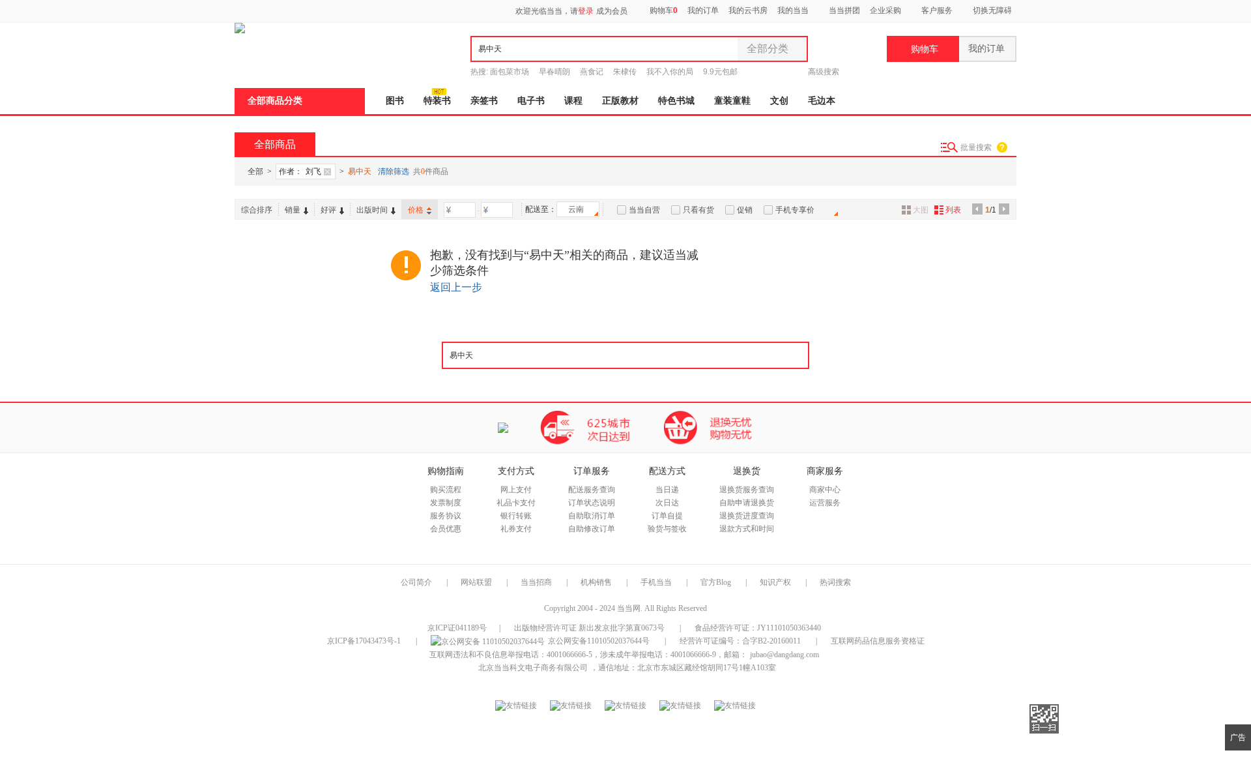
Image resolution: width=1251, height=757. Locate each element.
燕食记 (591, 71)
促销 (745, 210)
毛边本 (821, 101)
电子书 (531, 101)
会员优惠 (445, 528)
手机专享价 (794, 210)
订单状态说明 (591, 502)
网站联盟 (476, 582)
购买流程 (445, 489)
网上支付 (516, 489)
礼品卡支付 (516, 502)
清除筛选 (393, 171)
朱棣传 (625, 71)
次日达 (667, 502)
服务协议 (445, 515)
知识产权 (776, 582)
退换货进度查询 (746, 515)
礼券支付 (516, 528)
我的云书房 (748, 10)
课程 (573, 101)
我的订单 (703, 10)
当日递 (667, 489)
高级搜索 (823, 71)
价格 (416, 210)
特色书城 (676, 101)
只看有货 (698, 210)
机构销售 (596, 582)
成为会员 (611, 11)
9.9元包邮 (720, 71)
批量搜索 (976, 147)
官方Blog (715, 582)
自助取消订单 (591, 515)
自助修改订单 (591, 528)
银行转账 (516, 515)
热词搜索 (835, 582)
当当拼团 (844, 10)
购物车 (663, 10)
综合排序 (256, 210)
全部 (255, 171)
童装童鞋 (732, 101)
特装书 (437, 101)
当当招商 (536, 582)
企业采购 (885, 10)
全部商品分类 (275, 101)
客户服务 (937, 10)
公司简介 (416, 582)
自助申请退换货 (746, 502)
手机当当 (656, 582)
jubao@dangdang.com (784, 654)
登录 (586, 11)
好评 (328, 210)
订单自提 (667, 515)
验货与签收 (667, 528)
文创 (779, 101)
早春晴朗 (554, 71)
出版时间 (372, 210)
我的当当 (793, 10)
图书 (395, 101)
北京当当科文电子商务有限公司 (533, 667)
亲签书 (484, 101)
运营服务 (825, 502)
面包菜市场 (509, 71)
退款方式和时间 (746, 528)
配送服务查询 (591, 489)
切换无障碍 (992, 10)
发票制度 (445, 502)
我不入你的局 (669, 71)
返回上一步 (456, 287)
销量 (292, 210)
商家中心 (825, 489)
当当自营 (644, 210)
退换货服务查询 (746, 489)
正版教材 (620, 101)
